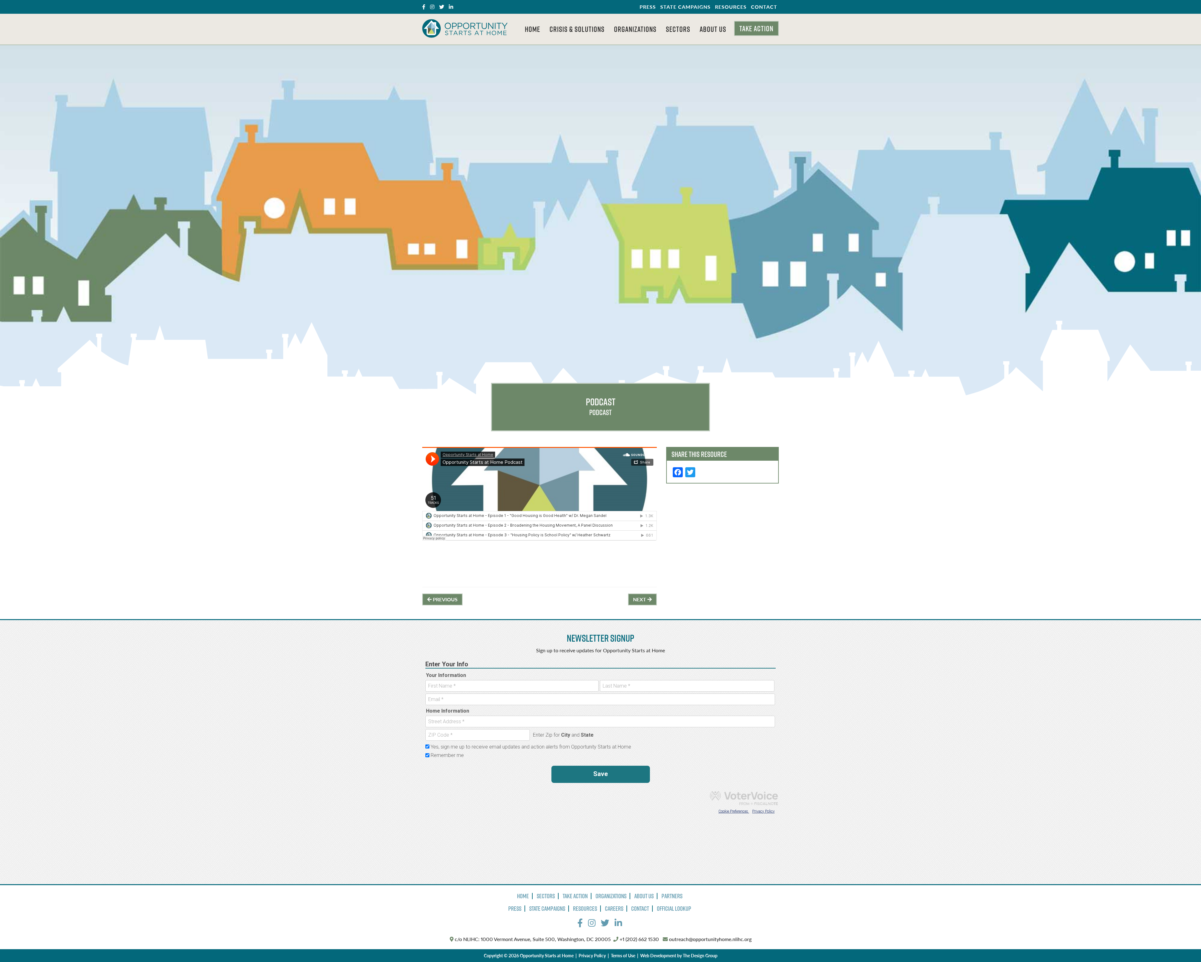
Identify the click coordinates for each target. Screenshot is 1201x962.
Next (640, 599)
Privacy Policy (592, 955)
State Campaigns (685, 6)
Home (532, 29)
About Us (713, 29)
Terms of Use (623, 955)
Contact (764, 6)
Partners (671, 896)
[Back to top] (1183, 944)
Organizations (635, 29)
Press (648, 6)
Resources (731, 6)
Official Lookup (674, 908)
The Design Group (700, 955)
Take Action (756, 28)
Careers (614, 908)
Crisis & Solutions (577, 29)
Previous (445, 599)
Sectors (678, 29)
